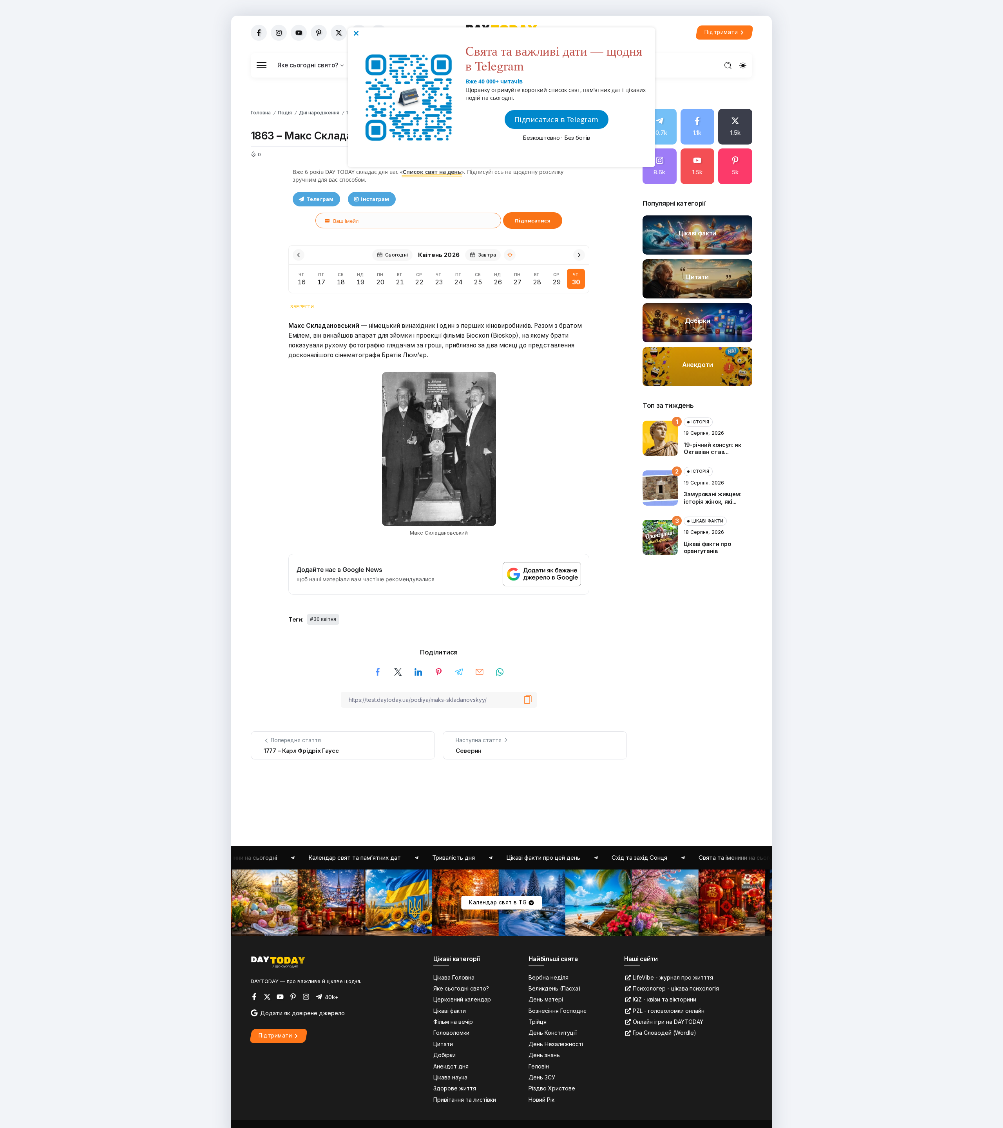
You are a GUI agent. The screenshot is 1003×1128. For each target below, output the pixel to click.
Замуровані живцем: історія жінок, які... (713, 498)
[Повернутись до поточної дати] (510, 255)
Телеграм (320, 198)
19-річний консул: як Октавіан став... (712, 448)
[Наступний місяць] (579, 255)
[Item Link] (697, 235)
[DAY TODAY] (278, 961)
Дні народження (319, 113)
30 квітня (324, 619)
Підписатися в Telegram (556, 119)
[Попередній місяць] (298, 255)
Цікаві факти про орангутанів (707, 547)
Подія (285, 113)
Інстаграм (375, 198)
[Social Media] (259, 33)
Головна (261, 113)
